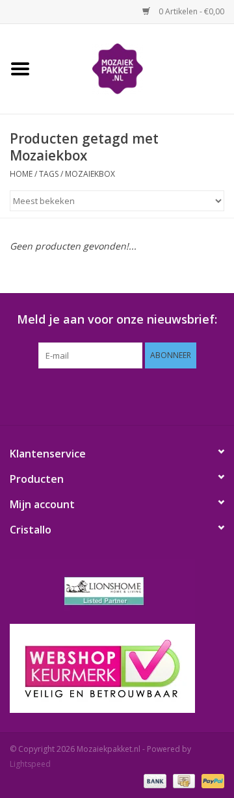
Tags (48, 173)
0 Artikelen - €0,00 (190, 11)
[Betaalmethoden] (153, 780)
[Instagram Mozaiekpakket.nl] (175, 395)
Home (21, 173)
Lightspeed (30, 763)
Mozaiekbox (90, 173)
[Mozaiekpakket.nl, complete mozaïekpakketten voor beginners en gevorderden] (137, 68)
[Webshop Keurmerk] (117, 668)
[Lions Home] (117, 591)
